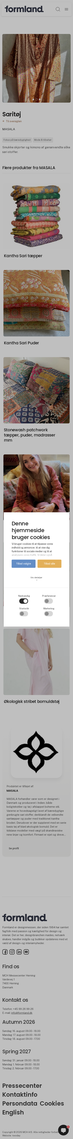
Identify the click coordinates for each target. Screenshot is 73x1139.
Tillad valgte (23, 563)
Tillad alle (49, 563)
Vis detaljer (36, 578)
